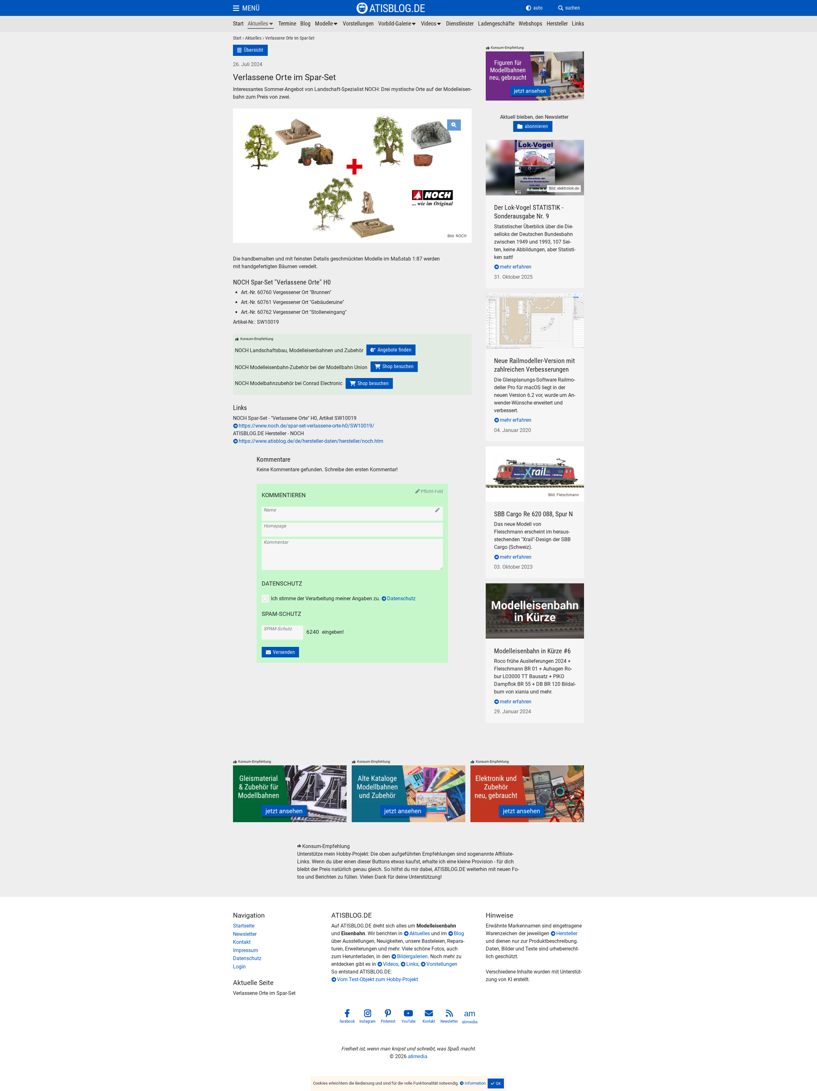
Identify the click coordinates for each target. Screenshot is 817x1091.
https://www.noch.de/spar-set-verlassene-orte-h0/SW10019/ (306, 426)
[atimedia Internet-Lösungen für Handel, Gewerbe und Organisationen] (470, 1017)
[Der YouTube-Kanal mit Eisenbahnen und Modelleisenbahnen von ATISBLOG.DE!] (408, 1017)
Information (475, 1083)
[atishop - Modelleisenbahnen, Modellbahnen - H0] (238, 24)
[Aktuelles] (251, 38)
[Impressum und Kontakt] (282, 950)
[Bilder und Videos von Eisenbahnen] (397, 24)
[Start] (237, 38)
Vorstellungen (441, 964)
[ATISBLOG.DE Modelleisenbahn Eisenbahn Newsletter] (449, 1017)
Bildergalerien (412, 956)
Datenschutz (401, 598)
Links (412, 964)
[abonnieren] (532, 126)
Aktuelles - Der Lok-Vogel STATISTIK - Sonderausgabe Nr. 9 (533, 147)
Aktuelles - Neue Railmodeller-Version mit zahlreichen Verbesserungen (532, 300)
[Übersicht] (250, 50)
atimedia (417, 1056)
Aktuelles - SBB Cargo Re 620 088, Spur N (532, 450)
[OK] (496, 1084)
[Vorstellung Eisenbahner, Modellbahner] (358, 24)
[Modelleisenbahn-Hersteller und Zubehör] (557, 24)
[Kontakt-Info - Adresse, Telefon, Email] (282, 942)
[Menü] (246, 8)
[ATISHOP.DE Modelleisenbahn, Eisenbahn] (282, 926)
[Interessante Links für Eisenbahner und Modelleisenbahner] (578, 24)
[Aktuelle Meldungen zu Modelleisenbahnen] (261, 24)
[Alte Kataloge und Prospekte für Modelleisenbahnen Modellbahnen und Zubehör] (408, 793)
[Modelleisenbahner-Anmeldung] (282, 967)
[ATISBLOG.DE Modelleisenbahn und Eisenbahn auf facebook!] (347, 1017)
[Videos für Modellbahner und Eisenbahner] (431, 24)
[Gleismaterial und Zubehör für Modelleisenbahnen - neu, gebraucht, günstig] (290, 793)
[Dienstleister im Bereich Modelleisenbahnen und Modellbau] (460, 24)
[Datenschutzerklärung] (282, 958)
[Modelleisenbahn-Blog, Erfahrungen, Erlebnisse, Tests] (305, 24)
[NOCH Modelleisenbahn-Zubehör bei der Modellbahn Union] (394, 366)
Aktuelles (419, 933)
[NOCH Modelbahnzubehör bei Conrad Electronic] (369, 383)
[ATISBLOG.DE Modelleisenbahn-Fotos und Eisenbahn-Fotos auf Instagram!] (367, 1017)
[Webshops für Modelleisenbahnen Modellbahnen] (530, 24)
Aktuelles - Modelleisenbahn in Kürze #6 (530, 587)
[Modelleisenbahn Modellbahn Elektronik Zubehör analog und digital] (527, 793)
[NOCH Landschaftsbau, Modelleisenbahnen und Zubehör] (391, 350)
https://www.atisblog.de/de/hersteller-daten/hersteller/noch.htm (311, 441)
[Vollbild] (352, 159)
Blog (459, 933)
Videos (390, 964)
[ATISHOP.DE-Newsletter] (282, 934)
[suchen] (569, 8)
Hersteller (566, 933)
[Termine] (287, 24)
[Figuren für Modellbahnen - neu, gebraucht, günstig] (535, 76)
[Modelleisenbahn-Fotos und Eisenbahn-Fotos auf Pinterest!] (388, 1017)
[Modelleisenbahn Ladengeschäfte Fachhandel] (496, 24)
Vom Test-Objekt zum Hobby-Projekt (377, 979)
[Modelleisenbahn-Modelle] (327, 24)
